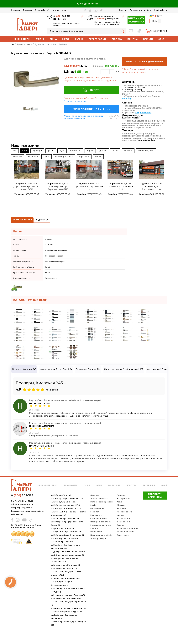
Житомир (33, 156)
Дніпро (103, 150)
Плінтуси (131, 485)
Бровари (37, 150)
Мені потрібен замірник (91, 109)
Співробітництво (98, 518)
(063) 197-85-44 (125, 194)
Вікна (53, 39)
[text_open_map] (64, 384)
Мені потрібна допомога (144, 61)
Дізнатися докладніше (75, 101)
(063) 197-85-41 (32, 194)
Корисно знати (124, 512)
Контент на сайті (125, 532)
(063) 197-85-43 (94, 194)
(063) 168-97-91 (156, 194)
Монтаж (55, 10)
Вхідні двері (70, 485)
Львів (115, 150)
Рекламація (96, 532)
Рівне (46, 156)
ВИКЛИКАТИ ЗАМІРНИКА (136, 20)
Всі (14, 150)
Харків (90, 150)
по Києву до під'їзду (134, 87)
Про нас (121, 495)
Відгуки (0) (42, 220)
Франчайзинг (123, 522)
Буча (62, 150)
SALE (161, 39)
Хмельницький (146, 150)
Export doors (123, 535)
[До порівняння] (111, 117)
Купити (95, 90)
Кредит (120, 515)
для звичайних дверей (55, 261)
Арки (99, 485)
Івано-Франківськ (64, 156)
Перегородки (97, 39)
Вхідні (40, 39)
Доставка (27, 10)
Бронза (48, 239)
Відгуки (123, 10)
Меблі (66, 39)
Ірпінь (51, 150)
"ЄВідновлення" (143, 112)
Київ (24, 150)
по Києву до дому (133, 89)
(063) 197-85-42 (63, 194)
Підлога (117, 39)
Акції (64, 10)
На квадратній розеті (54, 256)
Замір (93, 505)
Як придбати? (42, 10)
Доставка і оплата (99, 498)
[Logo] (27, 24)
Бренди (148, 39)
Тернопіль (84, 156)
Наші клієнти (123, 518)
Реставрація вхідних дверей (100, 527)
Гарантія (94, 512)
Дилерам (95, 495)
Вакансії (121, 525)
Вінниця (128, 150)
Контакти (15, 10)
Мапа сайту (96, 515)
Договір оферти (98, 538)
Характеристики (22, 220)
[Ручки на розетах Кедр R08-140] (36, 80)
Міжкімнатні (22, 39)
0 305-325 (62, 16)
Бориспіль (75, 150)
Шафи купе (114, 485)
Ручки (79, 39)
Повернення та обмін (140, 10)
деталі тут (127, 98)
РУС (160, 16)
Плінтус (132, 39)
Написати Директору (127, 528)
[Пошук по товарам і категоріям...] (122, 31)
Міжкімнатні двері (48, 485)
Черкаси (17, 156)
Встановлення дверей (101, 502)
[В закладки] (116, 117)
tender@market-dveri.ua (142, 140)
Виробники (149, 485)
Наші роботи (160, 10)
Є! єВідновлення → (89, 3)
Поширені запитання (101, 522)
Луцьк (98, 156)
